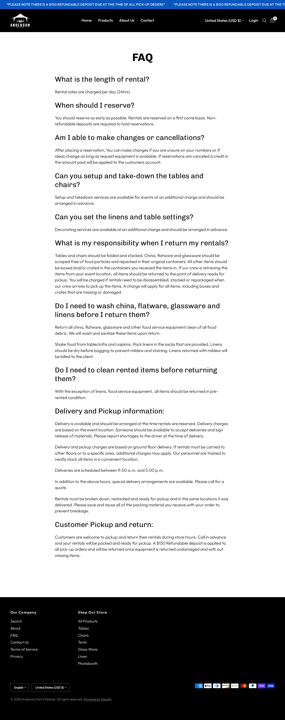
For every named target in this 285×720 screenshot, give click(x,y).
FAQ (14, 635)
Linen (82, 656)
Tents (82, 642)
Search (16, 621)
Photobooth (88, 663)
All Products (88, 621)
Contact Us (19, 642)
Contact (147, 20)
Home (87, 20)
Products (105, 20)
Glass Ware (87, 649)
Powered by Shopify (98, 699)
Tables (83, 628)
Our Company (23, 612)
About (15, 628)
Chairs (83, 635)
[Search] (264, 20)
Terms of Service (24, 649)
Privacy (16, 656)
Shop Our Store (92, 612)
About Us (126, 20)
